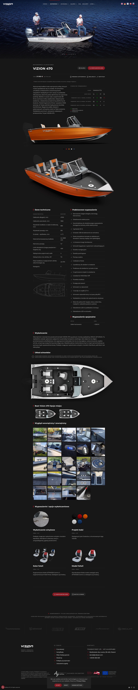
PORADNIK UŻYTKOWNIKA (79, 76)
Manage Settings (77, 685)
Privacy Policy (81, 681)
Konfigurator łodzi (97, 68)
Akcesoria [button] (64, 4)
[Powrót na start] (8, 4)
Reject (66, 685)
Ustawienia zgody (3, 687)
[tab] (64, 54)
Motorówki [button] (53, 4)
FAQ (79, 4)
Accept (58, 685)
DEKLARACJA (92, 76)
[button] (5, 29)
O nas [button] (92, 4)
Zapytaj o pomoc (79, 594)
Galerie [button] (72, 4)
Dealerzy (85, 4)
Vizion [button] (45, 4)
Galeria (83, 68)
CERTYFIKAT (101, 76)
